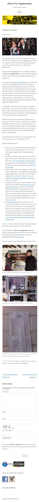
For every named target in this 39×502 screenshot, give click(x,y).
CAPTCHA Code (6, 430)
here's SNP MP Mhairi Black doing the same (18, 178)
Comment (5, 391)
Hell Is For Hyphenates (19, 3)
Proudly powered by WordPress (10, 498)
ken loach (28, 361)
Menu (19, 12)
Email (4, 419)
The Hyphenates (23, 363)
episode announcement (19, 82)
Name (4, 412)
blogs (17, 361)
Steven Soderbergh (13, 202)
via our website (19, 237)
